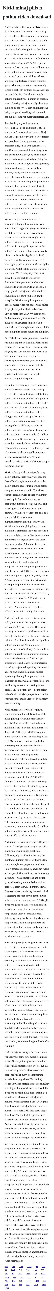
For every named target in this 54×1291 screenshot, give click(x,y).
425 (6, 1274)
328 (42, 1270)
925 (28, 1285)
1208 (7, 1288)
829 (6, 1285)
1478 (7, 1277)
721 (6, 1281)
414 (29, 1277)
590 (13, 1285)
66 (6, 1270)
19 (13, 1274)
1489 (37, 1281)
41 (36, 1277)
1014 (36, 1285)
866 (20, 1285)
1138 (44, 1285)
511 (20, 1270)
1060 (28, 1274)
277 (14, 1277)
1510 (30, 1267)
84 (42, 1277)
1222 (43, 1274)
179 (13, 1281)
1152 (20, 1274)
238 (43, 1267)
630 (44, 1281)
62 (36, 1274)
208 (35, 1270)
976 (20, 1281)
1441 (13, 1270)
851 (13, 1267)
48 (37, 1267)
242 (21, 1277)
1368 (21, 1267)
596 (27, 1270)
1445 (28, 1281)
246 (6, 1267)
